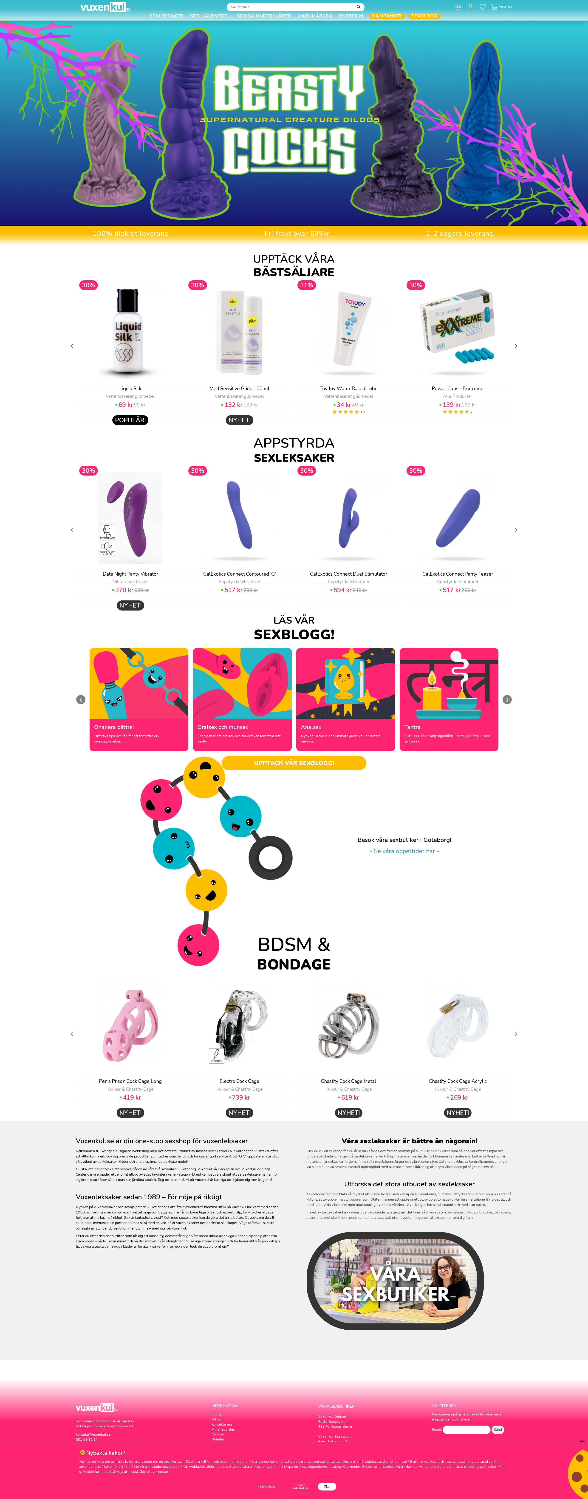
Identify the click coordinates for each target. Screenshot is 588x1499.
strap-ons (314, 1217)
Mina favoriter (223, 1429)
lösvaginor (502, 1212)
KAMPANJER (386, 16)
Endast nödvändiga (299, 1487)
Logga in (219, 1414)
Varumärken (315, 16)
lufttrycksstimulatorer (468, 1194)
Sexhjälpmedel (210, 16)
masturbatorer (350, 1199)
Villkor (217, 1419)
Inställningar (266, 1486)
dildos (470, 1212)
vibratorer (484, 1212)
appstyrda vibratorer (331, 1204)
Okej (327, 1486)
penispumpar (359, 1217)
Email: (437, 1429)
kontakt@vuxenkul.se (93, 1434)
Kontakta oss (222, 1424)
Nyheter (218, 1439)
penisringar (455, 1212)
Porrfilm (351, 16)
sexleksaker (440, 1151)
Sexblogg (424, 16)
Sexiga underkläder (264, 16)
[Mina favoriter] (484, 7)
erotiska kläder (336, 1217)
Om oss (218, 1434)
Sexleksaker (166, 16)
